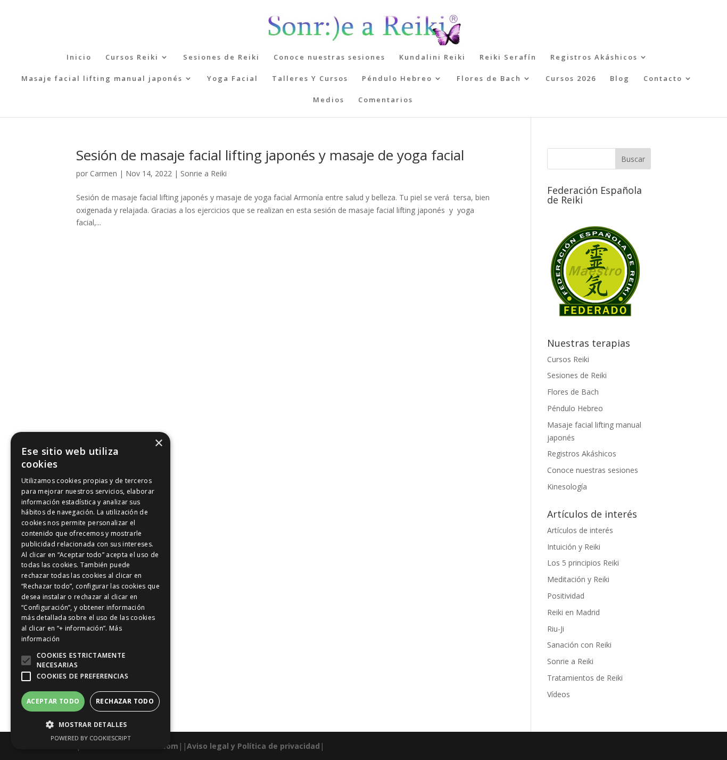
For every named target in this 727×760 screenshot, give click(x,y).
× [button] (158, 443)
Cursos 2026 (571, 79)
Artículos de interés (580, 530)
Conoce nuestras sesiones (329, 57)
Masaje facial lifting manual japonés (102, 79)
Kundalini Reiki (432, 57)
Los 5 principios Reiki (583, 563)
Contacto (662, 79)
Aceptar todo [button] (53, 701)
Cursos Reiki (132, 57)
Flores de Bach (489, 79)
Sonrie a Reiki (203, 173)
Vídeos (558, 694)
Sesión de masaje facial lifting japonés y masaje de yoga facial (270, 155)
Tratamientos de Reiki (585, 678)
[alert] (90, 590)
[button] (26, 660)
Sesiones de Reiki (221, 57)
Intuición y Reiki (573, 547)
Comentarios (385, 100)
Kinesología (567, 486)
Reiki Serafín (508, 57)
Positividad (565, 596)
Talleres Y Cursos (310, 79)
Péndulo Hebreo (397, 79)
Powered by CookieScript (91, 738)
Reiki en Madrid (573, 612)
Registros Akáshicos (594, 57)
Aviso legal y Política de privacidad (253, 746)
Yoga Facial (232, 79)
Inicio (79, 57)
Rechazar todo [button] (125, 701)
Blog (620, 79)
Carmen (103, 173)
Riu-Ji (555, 629)
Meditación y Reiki (578, 579)
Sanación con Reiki (579, 645)
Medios (328, 100)
